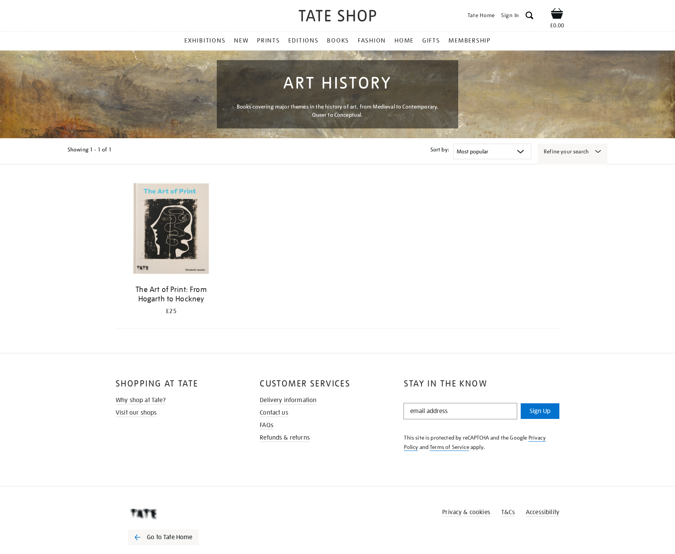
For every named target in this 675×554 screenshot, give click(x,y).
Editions (303, 41)
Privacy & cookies (466, 512)
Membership (469, 41)
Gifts (431, 41)
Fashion (372, 41)
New (241, 41)
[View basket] (557, 14)
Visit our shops (136, 413)
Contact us (274, 413)
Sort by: (439, 149)
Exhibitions (204, 41)
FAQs (266, 425)
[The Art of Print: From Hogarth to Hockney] (171, 230)
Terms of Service (449, 447)
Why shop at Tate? (141, 400)
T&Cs (508, 512)
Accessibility (542, 512)
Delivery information (288, 400)
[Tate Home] (177, 513)
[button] (529, 16)
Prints (268, 41)
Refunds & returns (285, 438)
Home (404, 41)
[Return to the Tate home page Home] (337, 17)
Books (338, 41)
